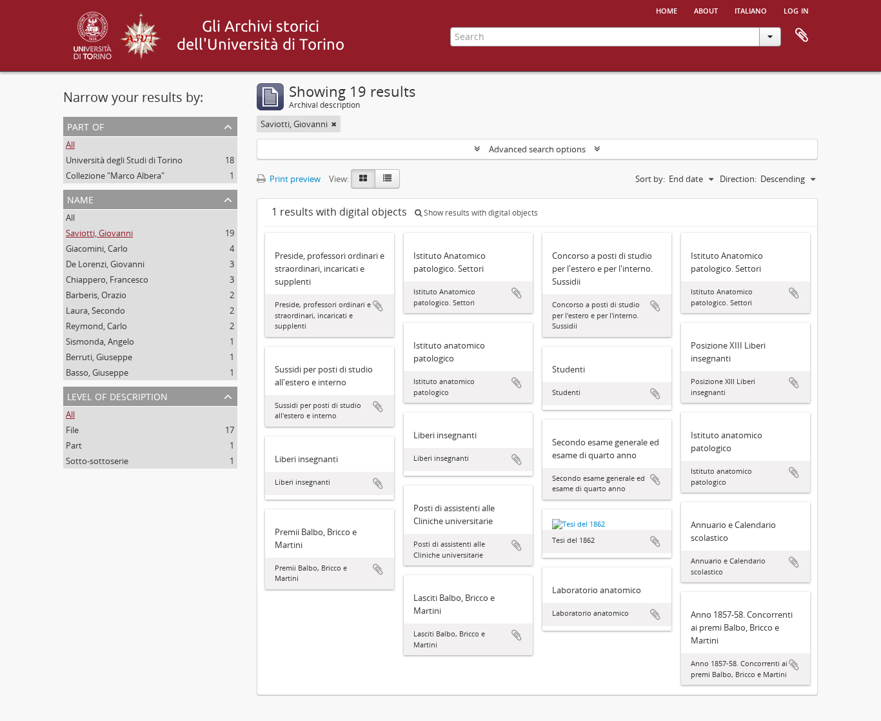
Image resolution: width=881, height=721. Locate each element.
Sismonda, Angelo (100, 341)
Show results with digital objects (480, 212)
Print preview (294, 179)
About (706, 10)
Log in (796, 10)
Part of (85, 125)
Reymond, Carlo (96, 326)
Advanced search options (537, 149)
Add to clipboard (377, 306)
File (72, 430)
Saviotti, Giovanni (99, 233)
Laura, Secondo (95, 310)
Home (666, 10)
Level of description (117, 395)
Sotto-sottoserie (97, 461)
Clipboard (802, 35)
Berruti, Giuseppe (99, 357)
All (70, 144)
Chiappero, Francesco (107, 279)
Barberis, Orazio (96, 295)
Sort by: (650, 179)
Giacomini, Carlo (97, 248)
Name (80, 198)
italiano (751, 10)
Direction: (738, 179)
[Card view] (363, 178)
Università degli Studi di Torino (124, 160)
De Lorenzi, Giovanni (105, 264)
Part (74, 445)
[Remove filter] (334, 123)
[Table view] (387, 178)
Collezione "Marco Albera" (115, 175)
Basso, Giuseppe (97, 372)
